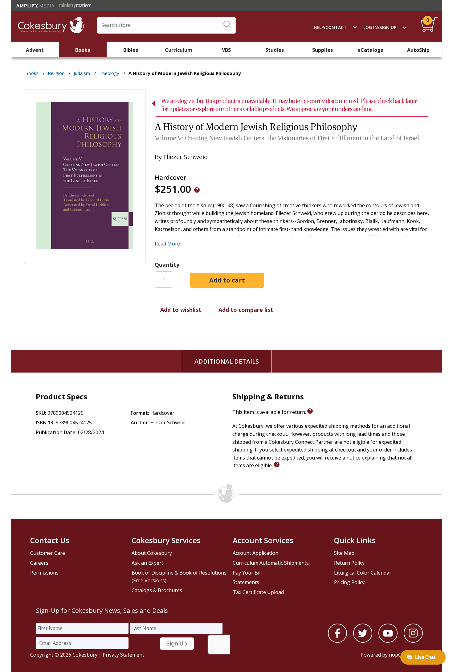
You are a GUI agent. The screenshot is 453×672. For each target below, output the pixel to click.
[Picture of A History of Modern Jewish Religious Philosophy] (84, 259)
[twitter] (362, 640)
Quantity (167, 264)
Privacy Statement (123, 654)
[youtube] (388, 640)
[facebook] (337, 640)
